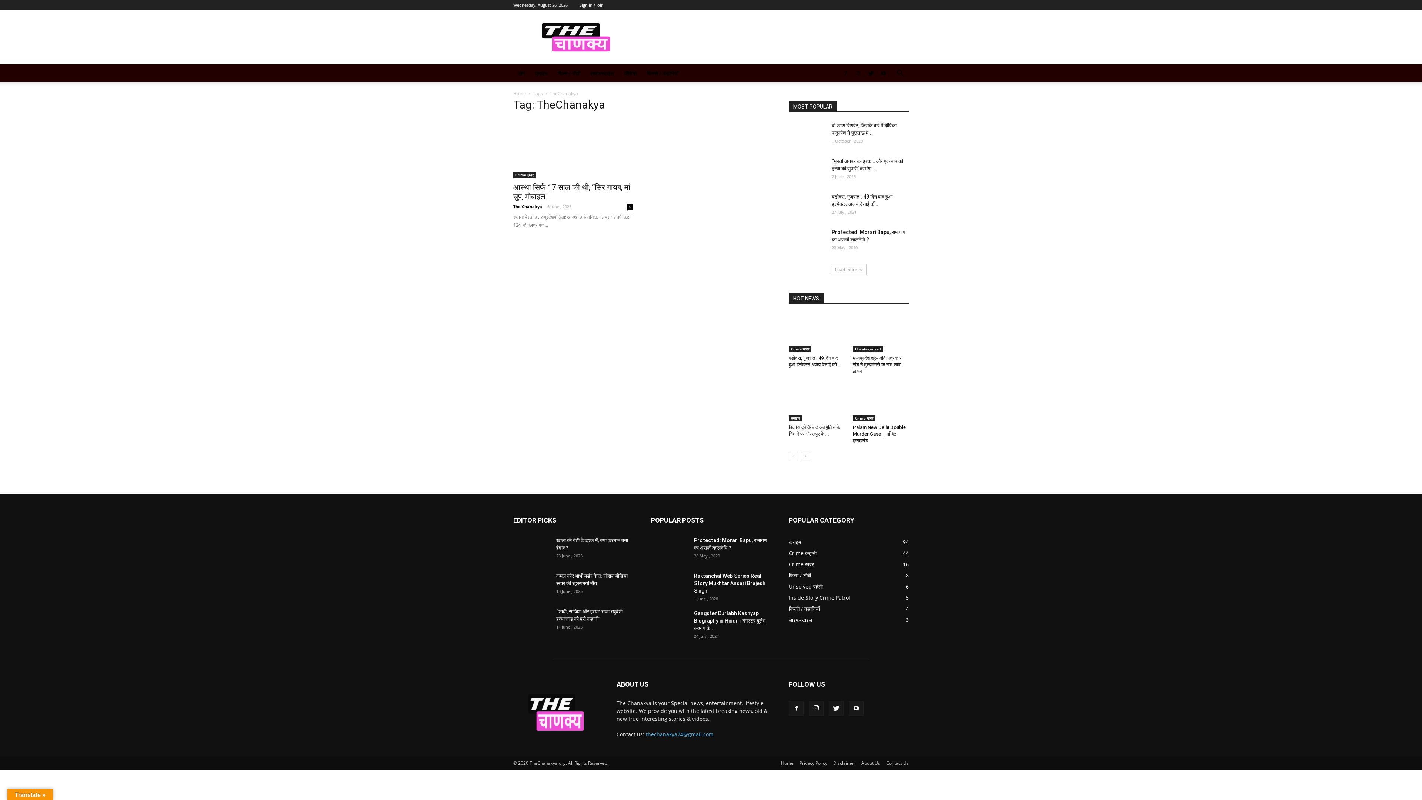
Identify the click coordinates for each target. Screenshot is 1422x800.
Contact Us (897, 763)
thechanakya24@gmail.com (680, 734)
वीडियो (630, 73)
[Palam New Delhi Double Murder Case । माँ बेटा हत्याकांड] (881, 402)
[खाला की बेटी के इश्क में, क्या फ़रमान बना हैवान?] (531, 550)
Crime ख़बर (524, 174)
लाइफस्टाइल (602, 73)
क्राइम (541, 73)
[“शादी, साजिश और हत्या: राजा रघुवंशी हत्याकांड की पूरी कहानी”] (531, 621)
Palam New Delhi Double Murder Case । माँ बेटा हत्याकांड (879, 433)
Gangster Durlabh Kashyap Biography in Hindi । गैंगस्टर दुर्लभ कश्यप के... (729, 620)
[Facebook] (845, 73)
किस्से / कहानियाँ (662, 73)
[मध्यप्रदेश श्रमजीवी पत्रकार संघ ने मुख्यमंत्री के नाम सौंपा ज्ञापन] (881, 333)
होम (521, 73)
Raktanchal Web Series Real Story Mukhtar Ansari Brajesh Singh (729, 583)
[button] (900, 73)
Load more (846, 269)
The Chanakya (527, 206)
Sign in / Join (592, 5)
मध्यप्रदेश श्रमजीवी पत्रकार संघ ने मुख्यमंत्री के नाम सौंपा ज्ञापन (877, 364)
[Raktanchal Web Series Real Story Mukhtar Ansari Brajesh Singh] (669, 585)
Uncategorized (868, 348)
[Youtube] (883, 73)
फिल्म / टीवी (569, 73)
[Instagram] (858, 73)
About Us (870, 763)
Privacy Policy (813, 763)
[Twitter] (871, 73)
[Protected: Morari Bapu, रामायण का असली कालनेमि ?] (807, 241)
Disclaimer (844, 763)
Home (519, 93)
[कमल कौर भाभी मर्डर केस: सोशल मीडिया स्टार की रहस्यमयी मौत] (531, 585)
